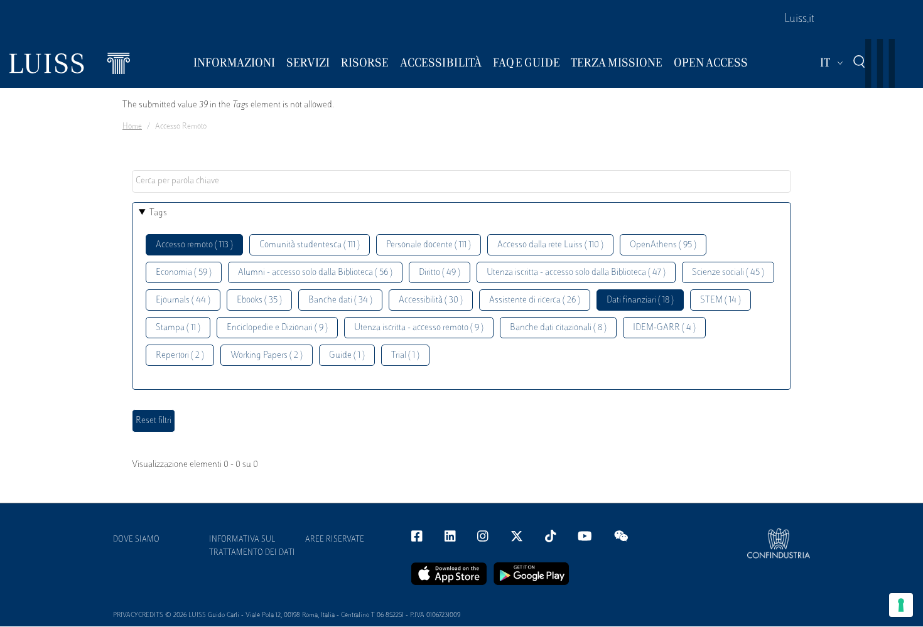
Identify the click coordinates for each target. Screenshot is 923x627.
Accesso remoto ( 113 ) (194, 245)
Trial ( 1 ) (405, 355)
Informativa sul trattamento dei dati (252, 546)
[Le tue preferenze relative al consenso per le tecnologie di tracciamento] (901, 605)
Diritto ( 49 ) (439, 272)
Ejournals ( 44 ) (183, 300)
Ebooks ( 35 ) (259, 300)
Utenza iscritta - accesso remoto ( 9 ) (418, 328)
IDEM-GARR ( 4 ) (664, 328)
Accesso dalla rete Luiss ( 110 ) (550, 245)
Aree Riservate (334, 540)
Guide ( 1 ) (347, 355)
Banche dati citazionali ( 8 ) (558, 328)
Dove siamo (136, 540)
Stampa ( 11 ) (178, 328)
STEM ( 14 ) (720, 300)
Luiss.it (799, 19)
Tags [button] (158, 213)
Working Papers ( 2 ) (266, 355)
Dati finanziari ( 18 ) (640, 300)
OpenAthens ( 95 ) (663, 245)
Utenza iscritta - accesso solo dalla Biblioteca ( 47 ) (576, 272)
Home (132, 127)
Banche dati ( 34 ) (340, 300)
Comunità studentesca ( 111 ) (309, 245)
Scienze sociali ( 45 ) (728, 272)
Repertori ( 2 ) (180, 355)
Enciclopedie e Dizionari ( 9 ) (277, 328)
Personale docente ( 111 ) (428, 245)
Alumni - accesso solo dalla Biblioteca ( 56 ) (315, 272)
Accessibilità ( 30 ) (431, 300)
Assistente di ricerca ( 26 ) (534, 300)
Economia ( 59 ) (184, 272)
